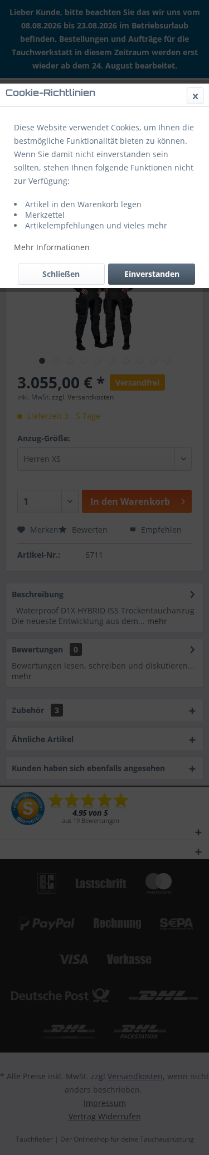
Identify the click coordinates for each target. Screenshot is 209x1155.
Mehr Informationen (52, 247)
